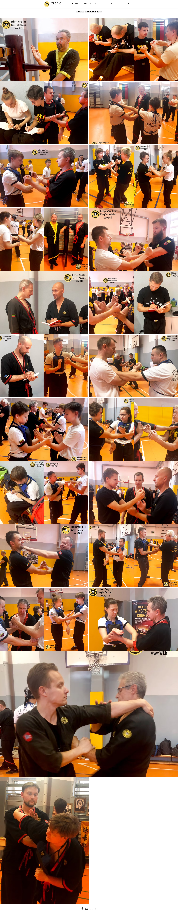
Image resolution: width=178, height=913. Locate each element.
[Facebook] (95, 908)
